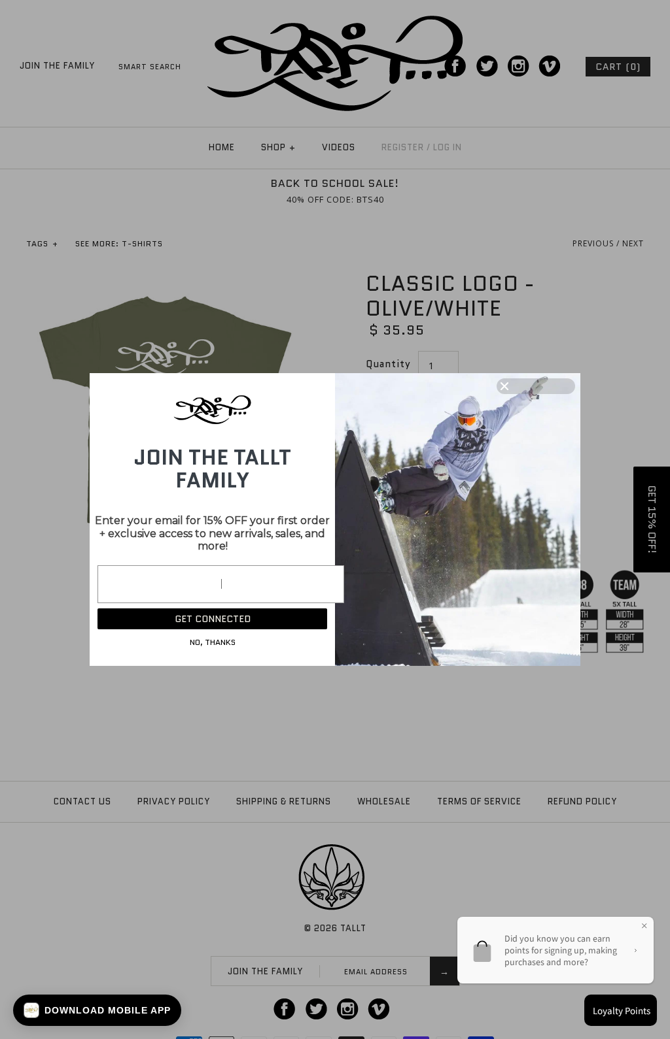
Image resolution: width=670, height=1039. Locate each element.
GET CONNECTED (213, 618)
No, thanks (213, 642)
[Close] (536, 386)
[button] (97, 1010)
